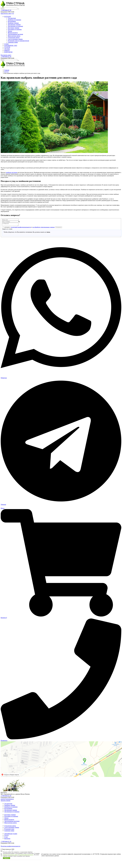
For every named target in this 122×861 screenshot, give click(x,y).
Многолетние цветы (14, 36)
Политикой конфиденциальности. (26, 854)
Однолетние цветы (13, 37)
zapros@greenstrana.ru (7, 799)
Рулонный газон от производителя (18, 40)
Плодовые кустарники (15, 29)
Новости (7, 50)
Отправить (58, 227)
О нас (6, 837)
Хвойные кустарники (14, 19)
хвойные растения (11, 172)
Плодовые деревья (13, 28)
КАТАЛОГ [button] (7, 16)
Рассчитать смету (6, 55)
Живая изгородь (13, 32)
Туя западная (12, 18)
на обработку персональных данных (44, 227)
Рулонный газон (9, 829)
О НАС (6, 44)
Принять (6, 858)
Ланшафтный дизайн (10, 833)
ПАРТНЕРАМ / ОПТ (10, 45)
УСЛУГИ (7, 47)
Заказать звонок (5, 800)
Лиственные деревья (14, 24)
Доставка (7, 49)
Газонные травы (13, 42)
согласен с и (29, 227)
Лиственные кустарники (15, 26)
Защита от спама (7, 229)
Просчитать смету (6, 13)
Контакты (7, 838)
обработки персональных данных (10, 854)
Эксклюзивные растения (15, 34)
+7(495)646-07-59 (6, 10)
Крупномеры (12, 21)
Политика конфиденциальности (10, 846)
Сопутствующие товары (15, 39)
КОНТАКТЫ (8, 52)
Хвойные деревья (13, 23)
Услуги (6, 835)
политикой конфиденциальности (21, 227)
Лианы (10, 31)
